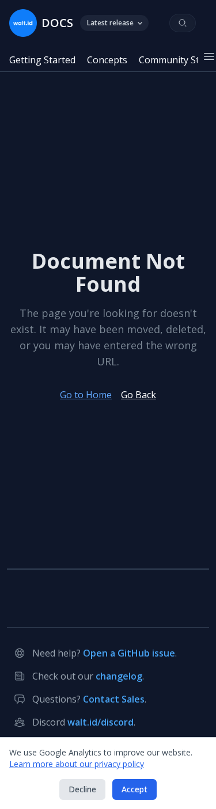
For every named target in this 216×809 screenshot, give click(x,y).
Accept (134, 789)
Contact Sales (114, 699)
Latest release (110, 23)
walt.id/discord (100, 722)
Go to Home (86, 394)
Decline (82, 789)
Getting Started (42, 60)
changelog (119, 676)
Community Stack (176, 60)
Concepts (107, 60)
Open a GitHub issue (129, 653)
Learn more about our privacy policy (76, 763)
